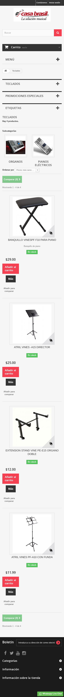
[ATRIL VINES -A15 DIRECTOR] (32, 323)
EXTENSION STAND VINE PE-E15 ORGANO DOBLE (32, 452)
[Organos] (15, 146)
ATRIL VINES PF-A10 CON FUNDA (32, 557)
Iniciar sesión (54, 3)
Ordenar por (8, 170)
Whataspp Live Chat (52, 694)
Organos (16, 161)
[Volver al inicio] (6, 71)
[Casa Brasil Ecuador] (32, 15)
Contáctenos (42, 3)
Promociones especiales (24, 96)
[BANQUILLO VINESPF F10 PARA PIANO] (32, 216)
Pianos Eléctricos (43, 163)
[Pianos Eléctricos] (43, 146)
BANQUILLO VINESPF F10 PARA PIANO (32, 239)
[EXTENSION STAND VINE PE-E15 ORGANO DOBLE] (32, 427)
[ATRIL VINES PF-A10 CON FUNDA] (32, 533)
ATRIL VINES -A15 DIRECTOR (32, 347)
